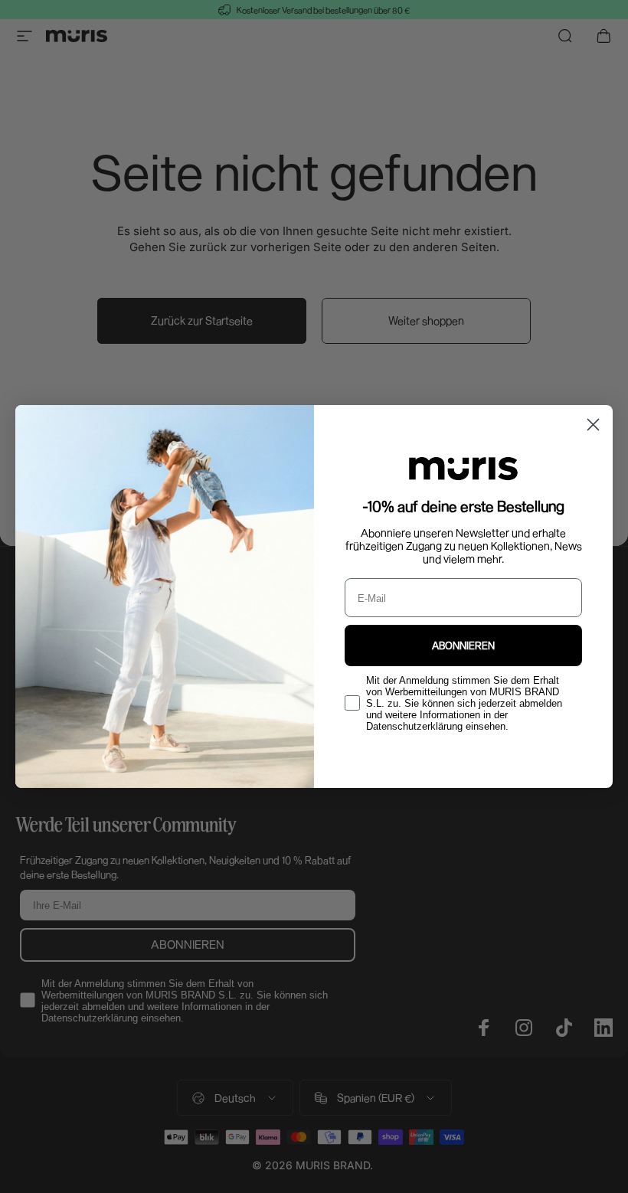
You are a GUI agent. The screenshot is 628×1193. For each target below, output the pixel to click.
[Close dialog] (593, 424)
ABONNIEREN (463, 645)
